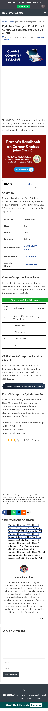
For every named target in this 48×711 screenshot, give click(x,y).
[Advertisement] (24, 94)
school (5, 22)
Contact (21, 698)
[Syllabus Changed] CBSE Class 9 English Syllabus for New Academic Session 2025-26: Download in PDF (24, 537)
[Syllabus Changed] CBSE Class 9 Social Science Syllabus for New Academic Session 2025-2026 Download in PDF (26, 555)
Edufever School (13, 12)
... (42, 616)
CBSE (12, 22)
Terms (38, 698)
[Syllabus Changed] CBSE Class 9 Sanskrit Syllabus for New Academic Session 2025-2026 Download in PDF (25, 528)
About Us (11, 698)
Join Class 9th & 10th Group (27, 300)
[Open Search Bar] (39, 12)
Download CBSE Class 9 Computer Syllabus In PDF (24, 386)
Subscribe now (31, 264)
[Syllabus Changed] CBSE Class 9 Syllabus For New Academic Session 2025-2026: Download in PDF (25, 546)
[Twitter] (9, 512)
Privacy (29, 698)
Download (23, 6)
